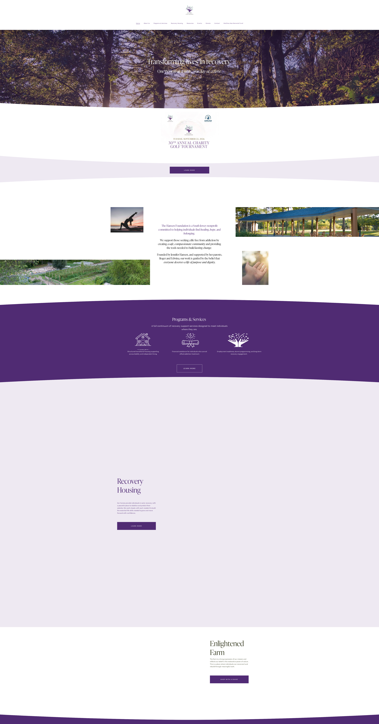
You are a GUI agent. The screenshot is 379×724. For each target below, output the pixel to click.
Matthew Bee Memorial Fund (233, 23)
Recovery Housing (177, 23)
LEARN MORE (189, 170)
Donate (208, 23)
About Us (147, 23)
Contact (217, 23)
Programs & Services (160, 23)
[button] (212, 504)
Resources (190, 23)
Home (138, 23)
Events (199, 23)
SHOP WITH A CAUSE (229, 679)
